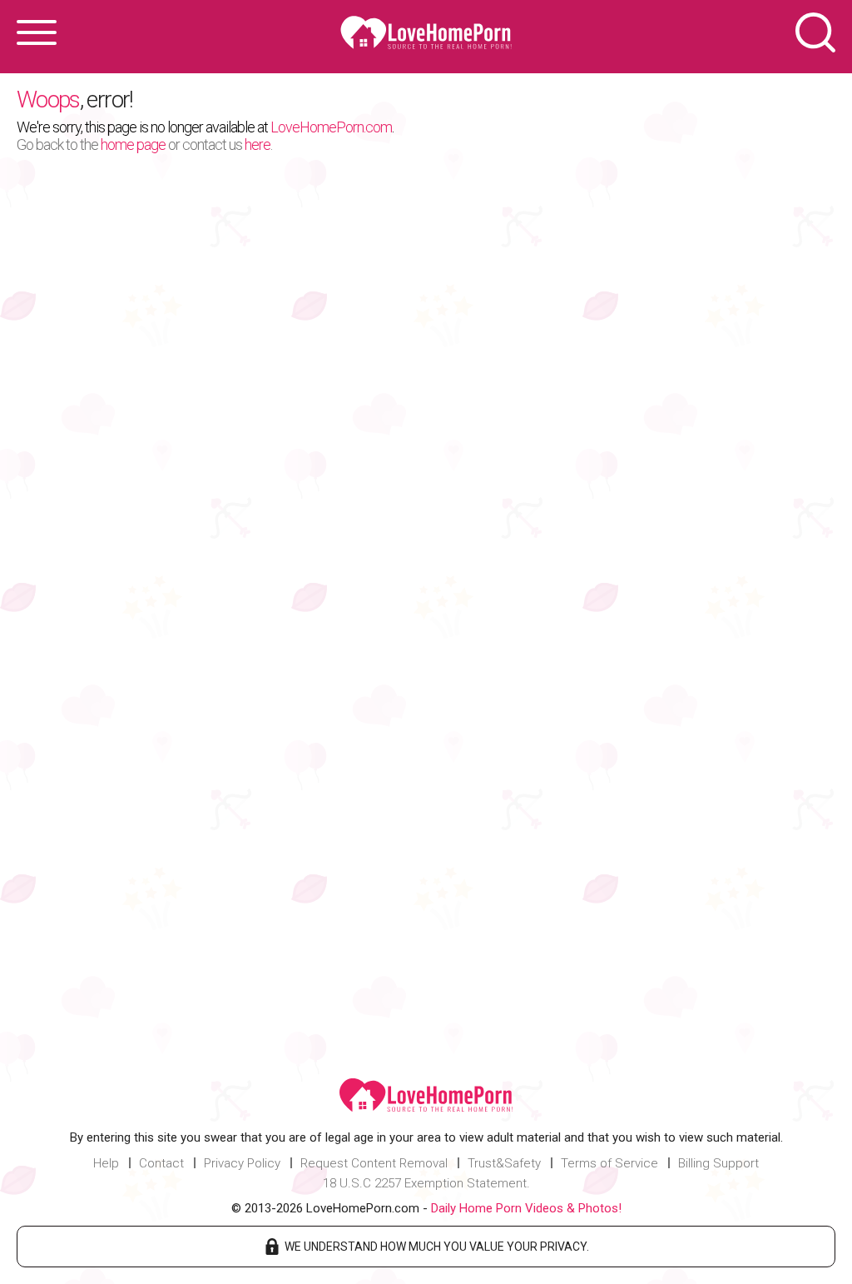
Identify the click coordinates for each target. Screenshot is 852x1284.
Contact (161, 1163)
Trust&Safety (504, 1163)
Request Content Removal (374, 1163)
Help (106, 1163)
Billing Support (718, 1163)
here (257, 144)
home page (133, 144)
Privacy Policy (242, 1163)
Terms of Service (609, 1163)
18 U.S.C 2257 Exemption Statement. (426, 1183)
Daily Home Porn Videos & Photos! (526, 1208)
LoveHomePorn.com (331, 127)
